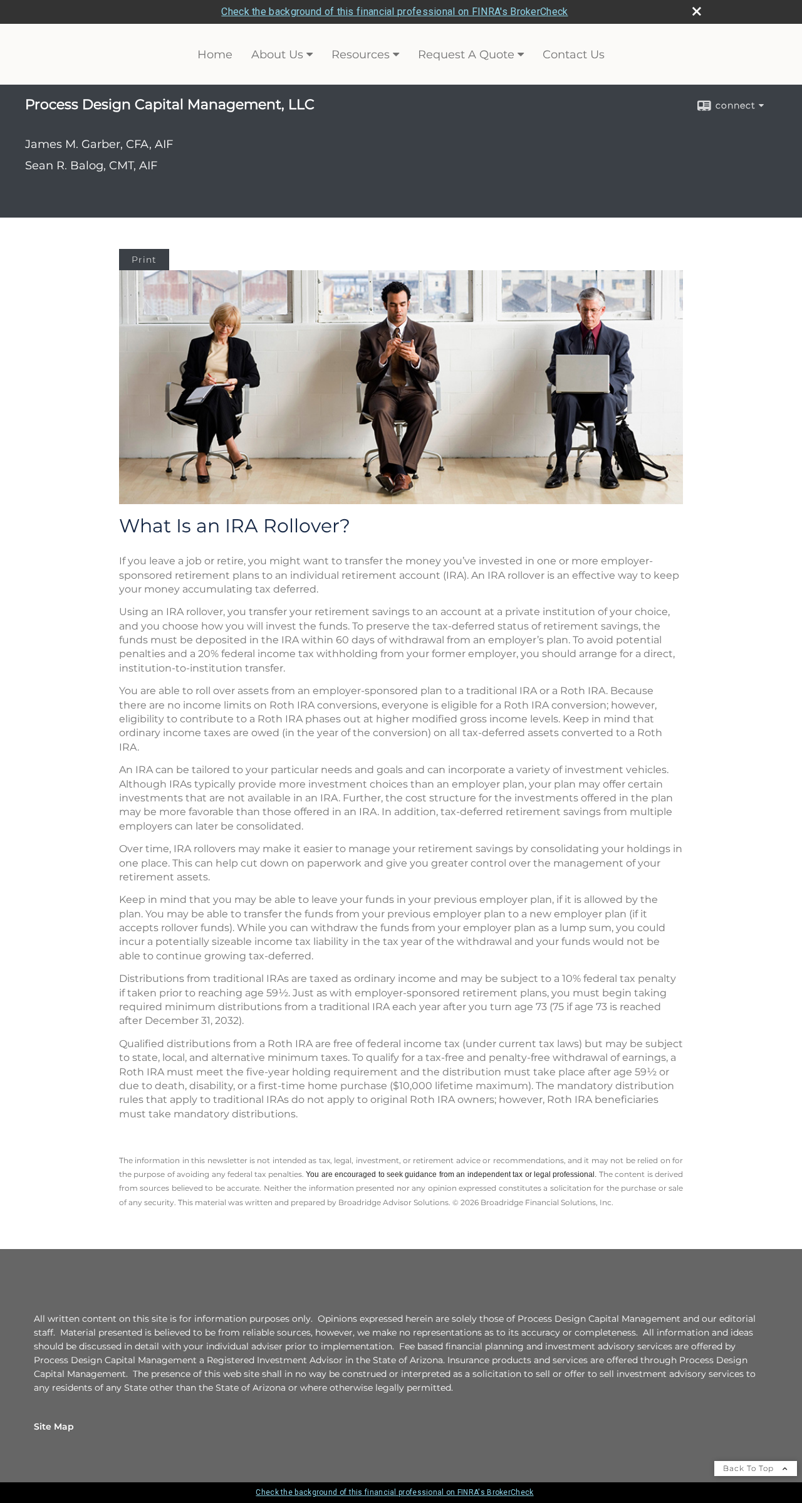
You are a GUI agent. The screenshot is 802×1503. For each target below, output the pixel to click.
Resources (360, 54)
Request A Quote (466, 54)
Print (144, 259)
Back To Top (749, 1468)
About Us (277, 54)
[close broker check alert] (697, 11)
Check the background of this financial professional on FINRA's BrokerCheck (394, 12)
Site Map (54, 1426)
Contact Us (574, 54)
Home (214, 54)
